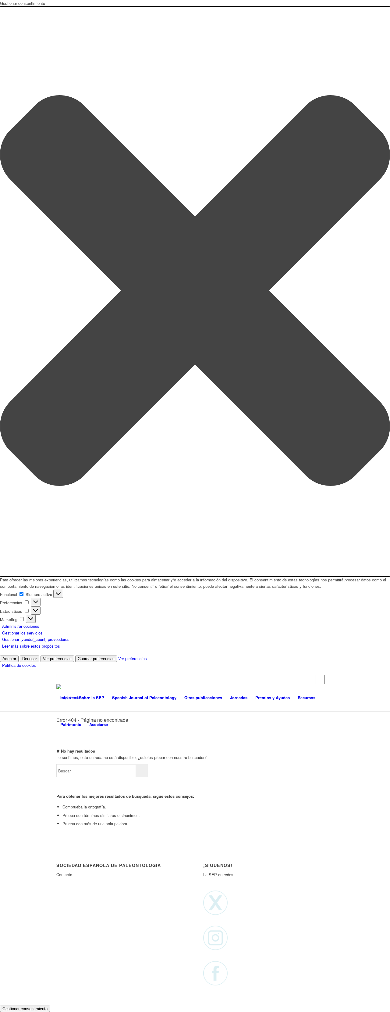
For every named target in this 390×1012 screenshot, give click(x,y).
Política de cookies (19, 665)
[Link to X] (310, 679)
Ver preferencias (57, 658)
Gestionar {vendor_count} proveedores (35, 639)
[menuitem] (65, 697)
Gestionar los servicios (22, 633)
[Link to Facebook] (329, 679)
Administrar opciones (20, 626)
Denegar (29, 658)
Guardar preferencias (96, 658)
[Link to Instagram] (319, 679)
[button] (195, 291)
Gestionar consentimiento (25, 1009)
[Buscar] (118, 724)
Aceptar (9, 658)
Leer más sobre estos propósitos (31, 646)
